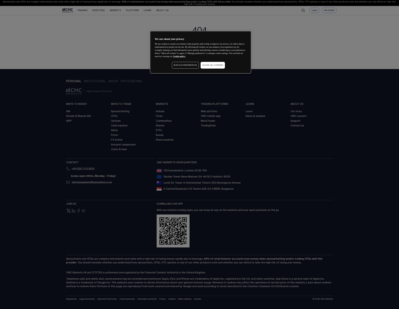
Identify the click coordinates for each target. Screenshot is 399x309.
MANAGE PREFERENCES (185, 65)
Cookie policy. (179, 56)
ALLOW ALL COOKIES (212, 65)
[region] (200, 52)
